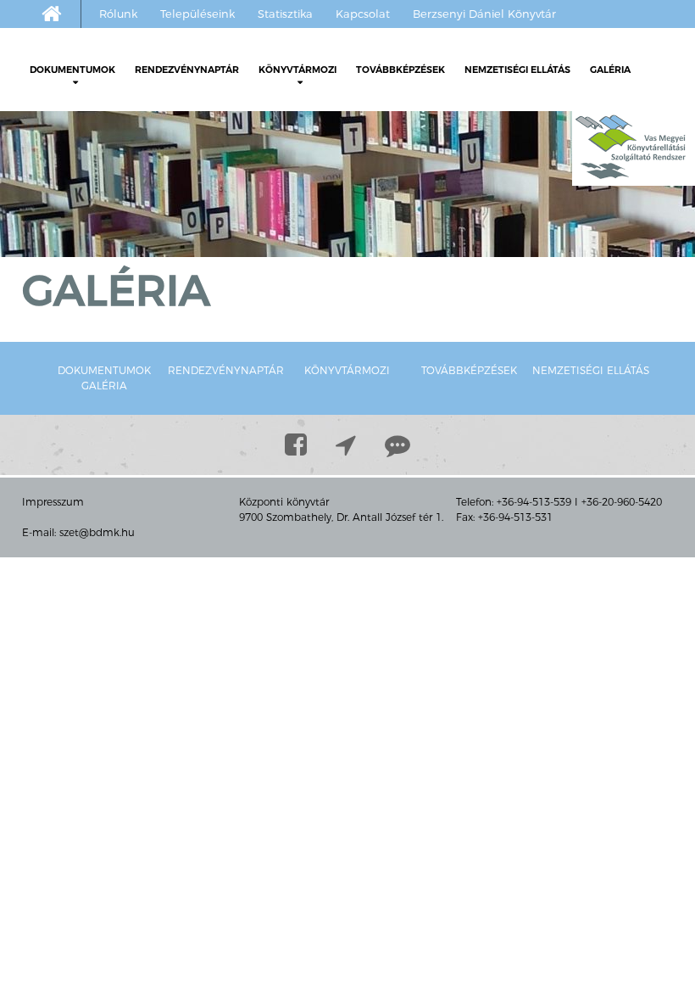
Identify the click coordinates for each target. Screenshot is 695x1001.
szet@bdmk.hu (97, 532)
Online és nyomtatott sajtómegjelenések (113, 299)
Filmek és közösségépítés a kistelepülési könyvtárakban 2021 (374, 299)
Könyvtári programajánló (122, 185)
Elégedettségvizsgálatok (100, 236)
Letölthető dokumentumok (109, 108)
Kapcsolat (363, 13)
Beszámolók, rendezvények (339, 134)
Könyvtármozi (297, 69)
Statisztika (285, 13)
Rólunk (118, 13)
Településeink (197, 13)
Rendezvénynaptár (187, 69)
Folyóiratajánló (94, 210)
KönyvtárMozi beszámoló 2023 (367, 210)
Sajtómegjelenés (309, 363)
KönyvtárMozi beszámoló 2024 (367, 185)
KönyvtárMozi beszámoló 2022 (367, 236)
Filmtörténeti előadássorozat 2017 (377, 337)
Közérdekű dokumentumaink (134, 159)
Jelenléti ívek (89, 134)
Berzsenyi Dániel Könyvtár (484, 13)
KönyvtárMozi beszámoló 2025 (367, 159)
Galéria (610, 69)
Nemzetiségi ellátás (517, 69)
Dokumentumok (72, 69)
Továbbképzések (400, 69)
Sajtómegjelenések (87, 261)
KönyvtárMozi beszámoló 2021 (367, 261)
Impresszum (53, 501)
